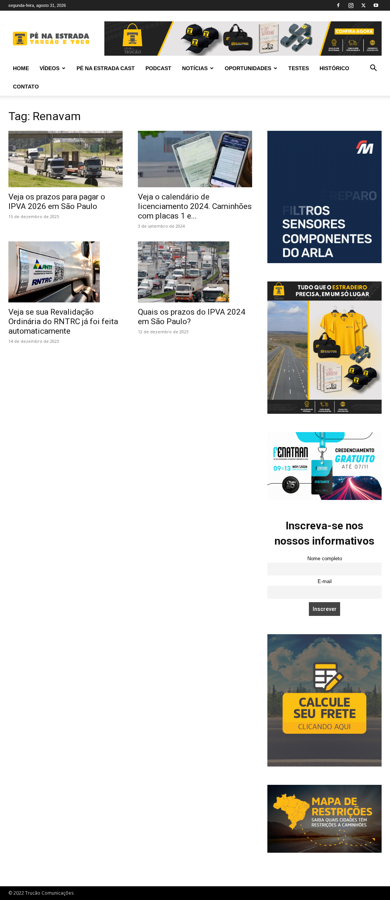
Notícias (195, 68)
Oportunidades (248, 68)
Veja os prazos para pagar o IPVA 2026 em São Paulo (56, 201)
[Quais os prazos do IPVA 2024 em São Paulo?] (195, 271)
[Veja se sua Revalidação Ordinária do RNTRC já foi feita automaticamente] (65, 271)
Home (21, 68)
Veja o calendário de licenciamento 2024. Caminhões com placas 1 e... (195, 206)
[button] (373, 68)
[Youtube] (376, 5)
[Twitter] (363, 5)
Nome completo (324, 558)
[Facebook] (338, 5)
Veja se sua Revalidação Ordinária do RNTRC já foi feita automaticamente (63, 321)
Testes (298, 68)
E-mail (325, 581)
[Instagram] (350, 5)
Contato (26, 87)
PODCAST (158, 68)
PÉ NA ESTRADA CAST (106, 68)
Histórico (334, 68)
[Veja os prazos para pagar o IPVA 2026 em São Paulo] (65, 159)
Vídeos (49, 68)
